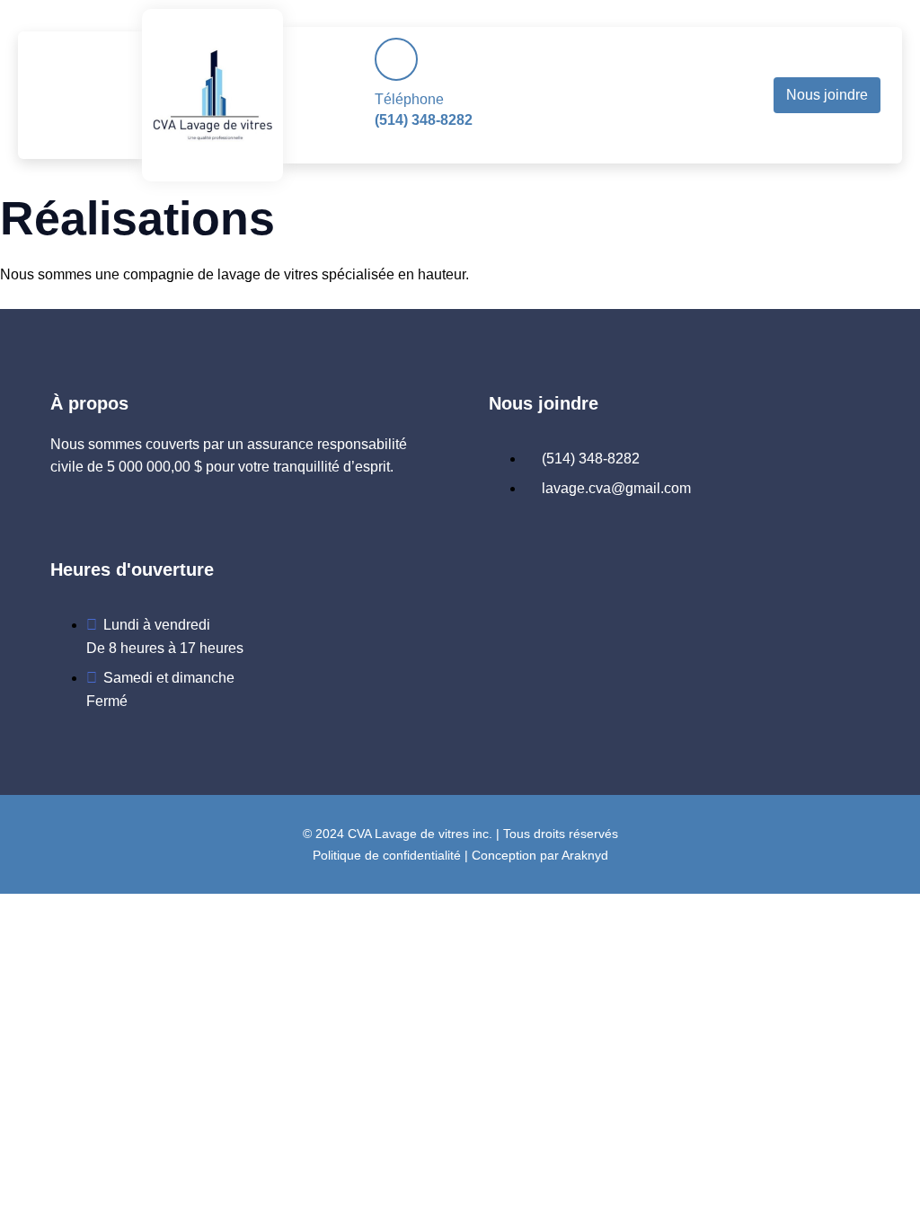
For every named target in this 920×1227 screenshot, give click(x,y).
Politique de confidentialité (387, 855)
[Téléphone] (396, 59)
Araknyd (585, 855)
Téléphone (409, 99)
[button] (85, 95)
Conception (504, 855)
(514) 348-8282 (424, 120)
